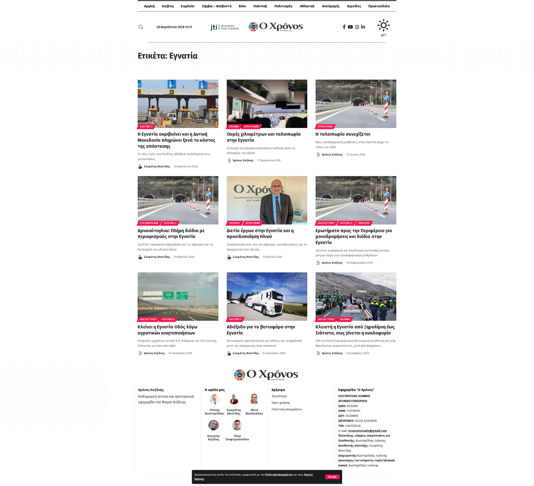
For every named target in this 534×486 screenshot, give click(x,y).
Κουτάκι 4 (170, 223)
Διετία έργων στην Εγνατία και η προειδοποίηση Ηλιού (260, 233)
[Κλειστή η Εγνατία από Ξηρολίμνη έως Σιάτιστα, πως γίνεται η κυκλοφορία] (356, 296)
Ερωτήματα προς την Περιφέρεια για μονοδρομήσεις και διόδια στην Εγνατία (354, 236)
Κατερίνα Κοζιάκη (213, 438)
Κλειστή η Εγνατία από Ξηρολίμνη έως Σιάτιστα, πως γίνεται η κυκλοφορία (355, 330)
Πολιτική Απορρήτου (278, 474)
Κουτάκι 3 (235, 319)
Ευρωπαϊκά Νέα (149, 223)
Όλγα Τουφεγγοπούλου (237, 438)
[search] (141, 26)
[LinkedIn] (363, 27)
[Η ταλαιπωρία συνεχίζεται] (356, 104)
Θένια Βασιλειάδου (254, 411)
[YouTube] (350, 27)
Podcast (234, 223)
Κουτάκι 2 (146, 126)
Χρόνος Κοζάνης (243, 160)
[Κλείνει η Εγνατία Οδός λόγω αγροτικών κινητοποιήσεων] (178, 296)
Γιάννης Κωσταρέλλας (214, 411)
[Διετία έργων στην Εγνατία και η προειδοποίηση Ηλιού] (267, 200)
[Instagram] (357, 27)
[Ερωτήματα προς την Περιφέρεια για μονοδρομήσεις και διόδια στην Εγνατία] (356, 200)
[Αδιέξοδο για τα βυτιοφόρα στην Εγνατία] (267, 296)
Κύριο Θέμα (251, 126)
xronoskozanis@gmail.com (367, 431)
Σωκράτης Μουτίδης (157, 166)
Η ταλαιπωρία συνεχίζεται (343, 134)
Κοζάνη (234, 126)
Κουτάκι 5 (168, 319)
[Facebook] (344, 27)
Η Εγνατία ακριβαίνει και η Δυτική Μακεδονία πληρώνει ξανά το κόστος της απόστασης (176, 140)
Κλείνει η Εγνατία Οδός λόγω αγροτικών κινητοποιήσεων (167, 330)
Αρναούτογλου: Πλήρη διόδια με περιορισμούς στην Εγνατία (171, 233)
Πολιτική (363, 223)
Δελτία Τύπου (326, 223)
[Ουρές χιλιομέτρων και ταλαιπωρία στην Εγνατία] (267, 104)
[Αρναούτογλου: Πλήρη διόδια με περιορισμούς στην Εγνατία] (178, 200)
